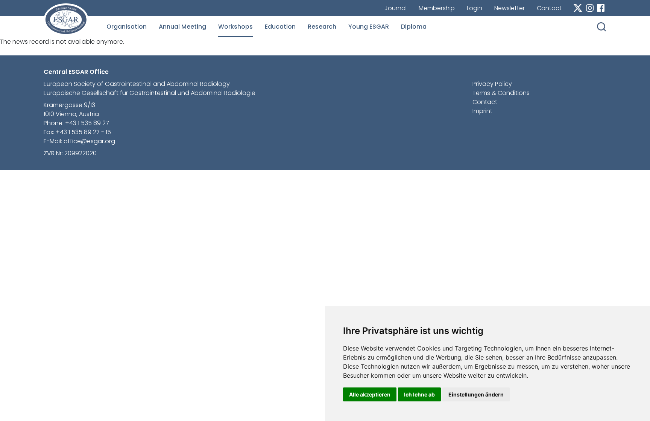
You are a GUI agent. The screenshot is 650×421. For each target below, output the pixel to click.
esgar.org (66, 19)
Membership (437, 8)
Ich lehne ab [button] (419, 394)
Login (474, 8)
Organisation (126, 26)
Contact (549, 8)
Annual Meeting (182, 26)
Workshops (235, 26)
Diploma (414, 26)
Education (280, 26)
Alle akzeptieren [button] (369, 394)
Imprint (482, 111)
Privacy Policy (492, 84)
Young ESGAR (368, 26)
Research (322, 26)
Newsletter (509, 8)
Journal (395, 8)
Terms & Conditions (501, 93)
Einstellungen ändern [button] (476, 394)
